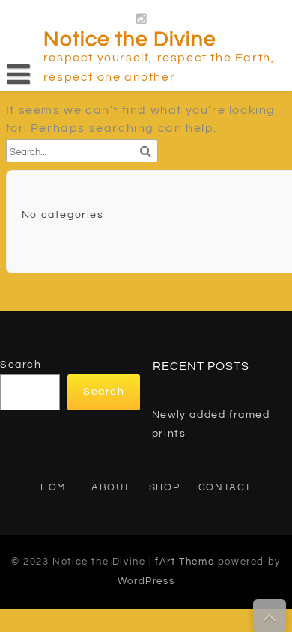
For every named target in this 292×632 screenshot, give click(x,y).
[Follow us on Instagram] (142, 16)
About (110, 487)
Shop (164, 487)
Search (21, 364)
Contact (225, 487)
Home (56, 487)
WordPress (146, 581)
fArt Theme (184, 561)
